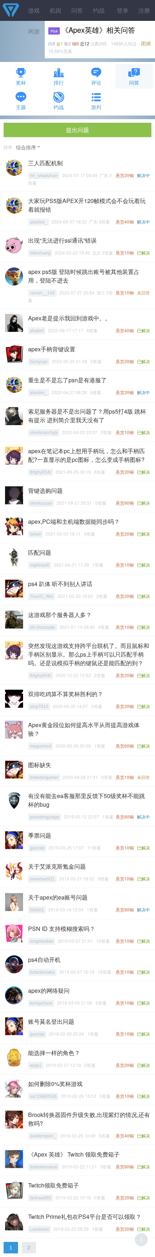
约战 (99, 10)
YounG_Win (41, 596)
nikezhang (40, 253)
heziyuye (39, 361)
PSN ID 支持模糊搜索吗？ (61, 928)
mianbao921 (42, 879)
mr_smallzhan (44, 175)
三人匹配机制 (45, 163)
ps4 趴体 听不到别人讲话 (60, 584)
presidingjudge (44, 817)
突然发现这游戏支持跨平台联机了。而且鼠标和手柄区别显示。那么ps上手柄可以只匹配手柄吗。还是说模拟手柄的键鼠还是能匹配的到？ (88, 654)
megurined (40, 746)
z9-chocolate (42, 627)
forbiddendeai (43, 1167)
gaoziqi (37, 848)
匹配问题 (39, 552)
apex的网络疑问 (49, 990)
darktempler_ (43, 1136)
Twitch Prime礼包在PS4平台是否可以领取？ (84, 1216)
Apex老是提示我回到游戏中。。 (69, 318)
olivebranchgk (44, 432)
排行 (59, 82)
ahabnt (37, 330)
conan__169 (42, 293)
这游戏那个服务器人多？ (60, 615)
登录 (122, 10)
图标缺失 (39, 765)
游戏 (34, 10)
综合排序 (26, 147)
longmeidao (41, 941)
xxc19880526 (43, 1096)
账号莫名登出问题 (51, 1021)
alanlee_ (38, 222)
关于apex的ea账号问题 (58, 897)
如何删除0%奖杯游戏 (55, 1084)
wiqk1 (35, 1065)
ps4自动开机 (44, 959)
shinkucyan (41, 503)
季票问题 (39, 835)
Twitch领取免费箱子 (53, 1185)
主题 (21, 107)
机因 (55, 10)
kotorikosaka (42, 972)
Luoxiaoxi (39, 1229)
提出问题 (77, 130)
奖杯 (21, 82)
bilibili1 (37, 910)
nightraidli (39, 565)
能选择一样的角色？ (54, 1053)
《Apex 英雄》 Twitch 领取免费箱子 (74, 1154)
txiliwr (35, 534)
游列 (96, 107)
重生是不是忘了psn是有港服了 (67, 380)
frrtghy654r (40, 472)
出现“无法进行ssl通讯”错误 (62, 240)
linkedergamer (44, 777)
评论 (96, 82)
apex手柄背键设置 (51, 349)
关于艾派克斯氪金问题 (57, 866)
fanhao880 (40, 1197)
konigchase (41, 1003)
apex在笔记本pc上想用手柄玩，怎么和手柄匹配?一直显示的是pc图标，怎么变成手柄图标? (86, 455)
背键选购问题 (45, 490)
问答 (77, 10)
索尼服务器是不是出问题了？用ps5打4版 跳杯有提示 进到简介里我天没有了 (87, 415)
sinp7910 (39, 706)
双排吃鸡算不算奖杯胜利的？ (65, 694)
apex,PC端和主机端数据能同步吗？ (74, 521)
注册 (144, 10)
